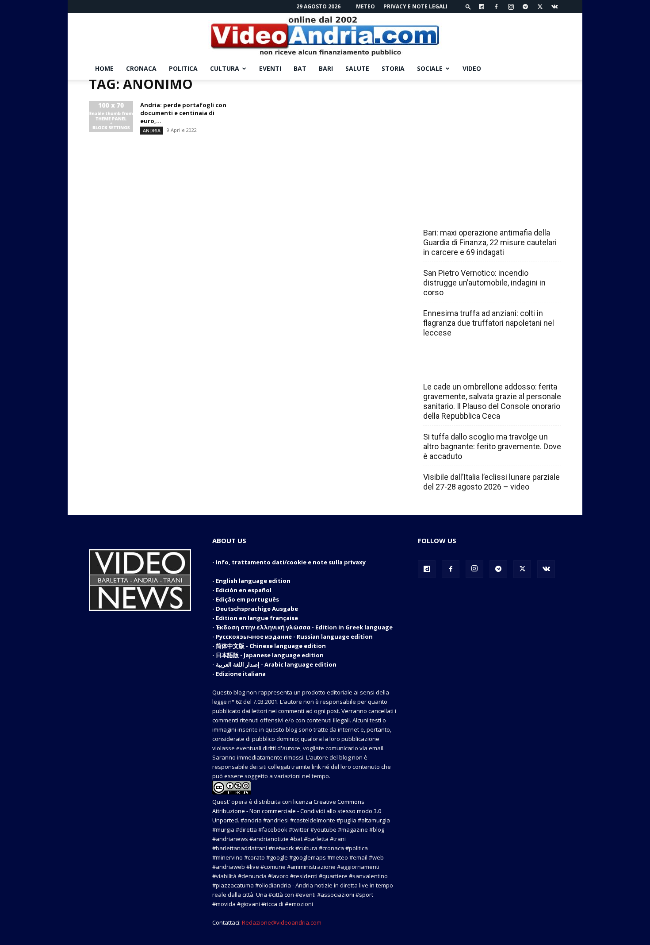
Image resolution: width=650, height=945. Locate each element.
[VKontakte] (554, 6)
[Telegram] (525, 6)
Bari (326, 68)
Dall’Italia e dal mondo (466, 367)
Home (104, 68)
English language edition (253, 581)
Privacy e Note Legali (415, 6)
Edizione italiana (241, 674)
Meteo (365, 6)
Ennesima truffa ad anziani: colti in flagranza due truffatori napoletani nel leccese (488, 323)
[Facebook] (496, 6)
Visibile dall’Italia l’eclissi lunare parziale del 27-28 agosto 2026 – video (491, 481)
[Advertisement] (489, 135)
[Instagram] (510, 6)
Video (472, 68)
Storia (393, 68)
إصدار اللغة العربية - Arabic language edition (276, 664)
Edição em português (247, 599)
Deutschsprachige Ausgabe (257, 609)
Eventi (270, 68)
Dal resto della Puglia (464, 213)
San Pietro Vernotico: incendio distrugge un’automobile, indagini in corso (484, 282)
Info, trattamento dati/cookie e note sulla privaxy (291, 562)
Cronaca (141, 68)
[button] (468, 6)
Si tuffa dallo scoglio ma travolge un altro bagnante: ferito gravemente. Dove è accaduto (492, 446)
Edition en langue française (257, 618)
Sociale (430, 68)
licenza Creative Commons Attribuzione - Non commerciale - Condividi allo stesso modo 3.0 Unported (296, 811)
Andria (152, 130)
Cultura (224, 68)
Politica (183, 68)
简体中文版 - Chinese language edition (271, 646)
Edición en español (243, 590)
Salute (357, 68)
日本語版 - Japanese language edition (270, 655)
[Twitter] (540, 6)
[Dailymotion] (481, 6)
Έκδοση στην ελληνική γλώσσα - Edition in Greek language (304, 627)
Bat (300, 68)
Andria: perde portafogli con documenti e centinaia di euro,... (183, 113)
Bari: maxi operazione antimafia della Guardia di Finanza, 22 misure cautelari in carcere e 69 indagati (490, 242)
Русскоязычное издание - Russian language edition (294, 636)
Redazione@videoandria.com (281, 922)
